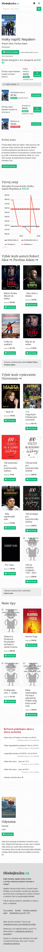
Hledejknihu (10, 3)
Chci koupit (11, 307)
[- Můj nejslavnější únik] (11, 498)
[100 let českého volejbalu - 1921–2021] (32, 549)
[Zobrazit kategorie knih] (34, 3)
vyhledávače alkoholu (11, 944)
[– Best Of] (11, 396)
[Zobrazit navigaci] (39, 3)
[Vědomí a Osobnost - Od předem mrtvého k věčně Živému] (11, 621)
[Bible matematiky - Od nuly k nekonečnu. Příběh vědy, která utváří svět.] (32, 674)
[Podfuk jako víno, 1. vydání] (11, 674)
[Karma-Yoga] (32, 621)
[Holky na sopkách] (11, 326)
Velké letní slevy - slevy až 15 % (16, 761)
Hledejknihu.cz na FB (17, 913)
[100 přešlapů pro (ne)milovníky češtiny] (32, 498)
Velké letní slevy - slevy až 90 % (16, 769)
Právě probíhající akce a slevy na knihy (19, 730)
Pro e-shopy (8, 910)
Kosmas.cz (25, 764)
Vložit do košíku (11, 52)
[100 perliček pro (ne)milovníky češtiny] (32, 447)
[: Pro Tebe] (11, 549)
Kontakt (18, 910)
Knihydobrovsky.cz (23, 740)
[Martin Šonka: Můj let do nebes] (11, 277)
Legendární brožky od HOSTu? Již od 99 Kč (20, 753)
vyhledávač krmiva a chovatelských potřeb (19, 924)
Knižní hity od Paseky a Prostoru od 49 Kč (20, 738)
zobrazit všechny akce (13, 777)
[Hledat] (39, 9)
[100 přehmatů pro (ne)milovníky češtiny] (11, 447)
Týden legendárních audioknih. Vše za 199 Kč (21, 745)
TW (28, 913)
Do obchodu (37, 74)
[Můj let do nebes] (32, 326)
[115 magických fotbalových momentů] (32, 396)
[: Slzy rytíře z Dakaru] (32, 277)
